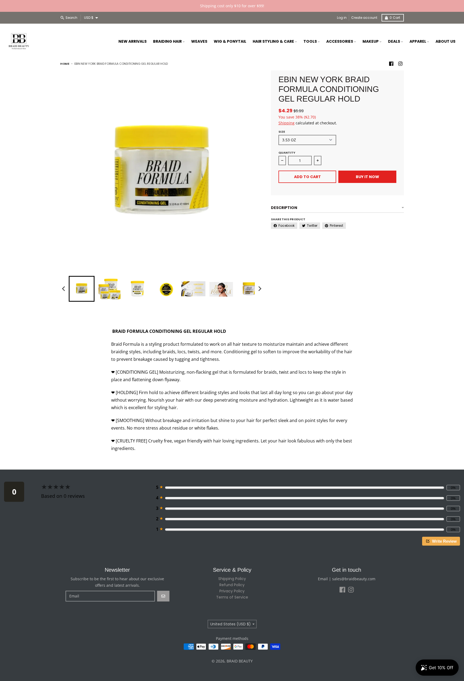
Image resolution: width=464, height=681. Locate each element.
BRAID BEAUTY (240, 661)
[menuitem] (82, 289)
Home (64, 64)
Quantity (286, 152)
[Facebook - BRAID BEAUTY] (391, 63)
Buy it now (367, 176)
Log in (342, 17)
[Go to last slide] (64, 288)
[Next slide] (259, 288)
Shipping (286, 122)
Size (281, 131)
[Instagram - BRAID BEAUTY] (400, 63)
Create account (364, 17)
